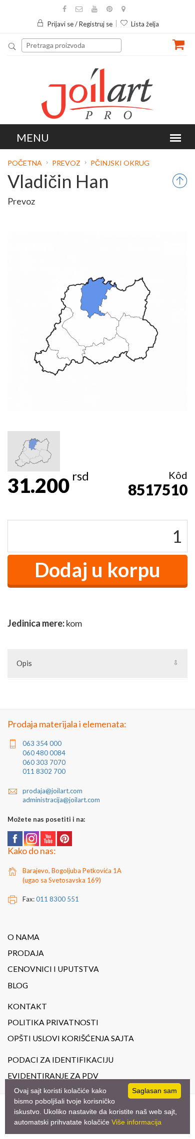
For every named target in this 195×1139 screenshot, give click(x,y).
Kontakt (27, 1006)
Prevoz (66, 163)
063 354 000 (42, 743)
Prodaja (26, 952)
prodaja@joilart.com (52, 791)
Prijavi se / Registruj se (80, 24)
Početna (26, 163)
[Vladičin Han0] (34, 451)
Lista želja (145, 24)
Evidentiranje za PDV (53, 1075)
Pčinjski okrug (120, 163)
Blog (18, 985)
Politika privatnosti (53, 1022)
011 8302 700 (44, 771)
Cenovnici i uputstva (53, 968)
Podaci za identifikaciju (61, 1059)
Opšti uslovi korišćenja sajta (71, 1038)
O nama (24, 936)
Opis (24, 663)
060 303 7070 (44, 762)
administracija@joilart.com (61, 800)
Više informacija (137, 1122)
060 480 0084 (44, 753)
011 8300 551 (57, 899)
